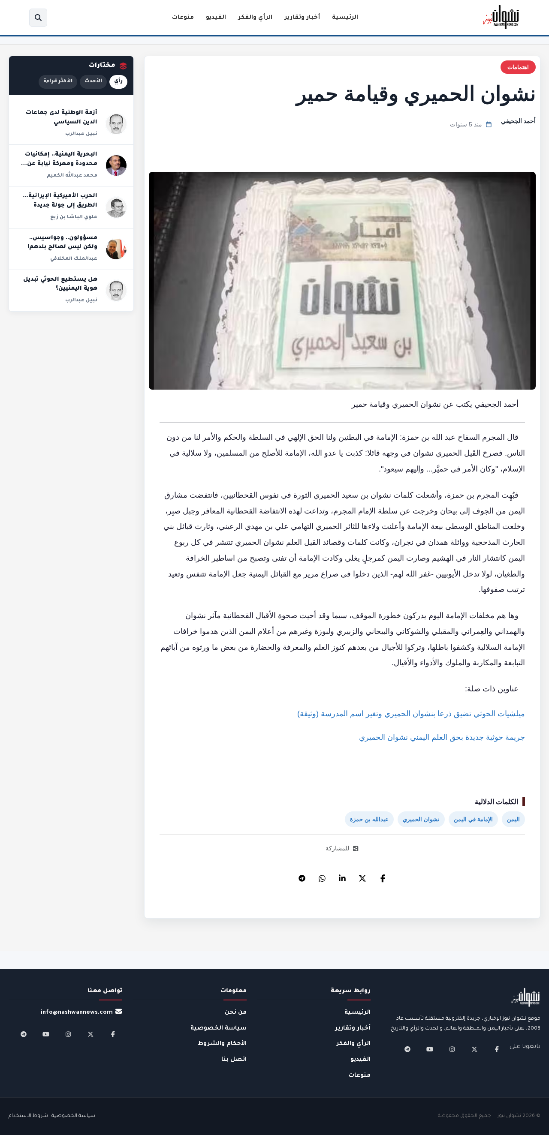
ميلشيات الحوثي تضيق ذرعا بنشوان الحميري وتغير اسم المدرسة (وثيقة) (411, 713)
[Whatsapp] (322, 876)
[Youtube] (430, 1049)
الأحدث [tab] (93, 81)
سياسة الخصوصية (218, 1028)
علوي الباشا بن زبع (73, 217)
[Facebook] (382, 876)
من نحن (236, 1012)
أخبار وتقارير (302, 18)
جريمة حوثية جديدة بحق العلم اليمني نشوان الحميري (442, 737)
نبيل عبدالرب (81, 134)
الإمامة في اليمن (473, 819)
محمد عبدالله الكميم (72, 175)
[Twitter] (362, 876)
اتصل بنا (234, 1060)
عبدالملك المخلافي (73, 258)
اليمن (513, 819)
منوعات (183, 18)
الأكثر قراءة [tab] (57, 81)
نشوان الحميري (421, 819)
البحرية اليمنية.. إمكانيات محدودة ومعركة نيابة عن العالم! (61, 164)
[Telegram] (302, 876)
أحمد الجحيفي (518, 120)
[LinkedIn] (342, 876)
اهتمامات (518, 67)
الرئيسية (345, 18)
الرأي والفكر (255, 18)
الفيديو (216, 18)
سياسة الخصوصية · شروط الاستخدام (52, 1116)
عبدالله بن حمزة (369, 819)
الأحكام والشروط (222, 1044)
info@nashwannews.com (77, 1012)
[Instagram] (452, 1049)
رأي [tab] (118, 81)
